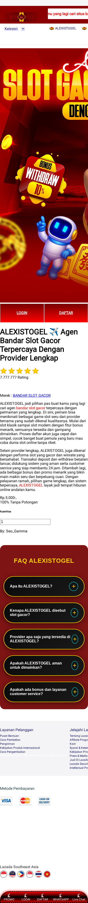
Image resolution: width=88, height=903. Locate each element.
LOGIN (22, 313)
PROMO (9, 899)
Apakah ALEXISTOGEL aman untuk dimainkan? (36, 665)
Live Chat (79, 899)
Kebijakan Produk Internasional (20, 747)
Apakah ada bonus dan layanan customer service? (38, 692)
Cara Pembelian (10, 739)
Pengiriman (7, 743)
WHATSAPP (61, 899)
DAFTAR (42, 899)
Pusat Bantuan (9, 735)
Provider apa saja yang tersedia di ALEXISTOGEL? (40, 639)
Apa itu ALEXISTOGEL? (31, 586)
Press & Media (79, 755)
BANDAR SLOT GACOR (32, 395)
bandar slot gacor (30, 408)
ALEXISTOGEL (31, 485)
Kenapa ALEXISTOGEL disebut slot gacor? (37, 612)
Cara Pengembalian (12, 751)
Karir (73, 743)
